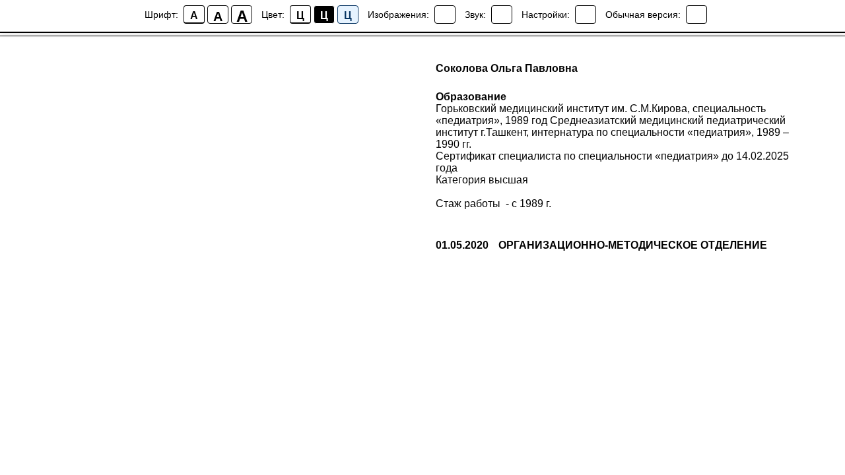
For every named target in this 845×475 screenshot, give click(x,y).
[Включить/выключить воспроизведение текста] (501, 14)
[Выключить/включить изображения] (445, 14)
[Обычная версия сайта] (696, 14)
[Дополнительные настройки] (585, 14)
